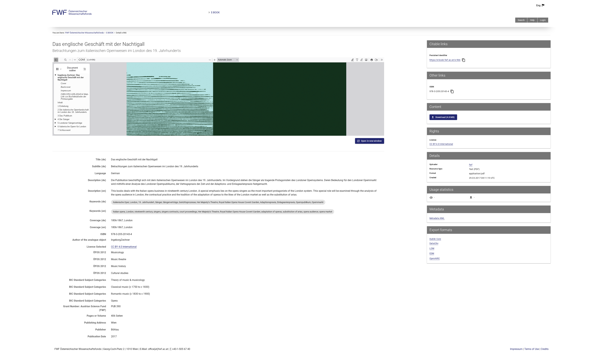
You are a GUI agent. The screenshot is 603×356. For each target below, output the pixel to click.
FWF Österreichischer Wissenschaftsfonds (84, 33)
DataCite (433, 243)
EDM (431, 253)
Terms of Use (531, 349)
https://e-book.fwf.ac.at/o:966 (445, 60)
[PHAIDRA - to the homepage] (72, 13)
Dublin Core (435, 239)
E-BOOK (215, 12)
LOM (431, 248)
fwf (471, 164)
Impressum (516, 349)
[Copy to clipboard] (463, 60)
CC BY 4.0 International (124, 246)
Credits (545, 349)
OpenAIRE (434, 258)
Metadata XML (437, 218)
